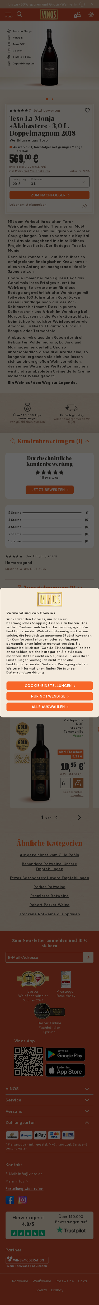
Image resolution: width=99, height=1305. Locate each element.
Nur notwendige (48, 696)
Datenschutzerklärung (25, 673)
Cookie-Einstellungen (48, 686)
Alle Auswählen (48, 707)
